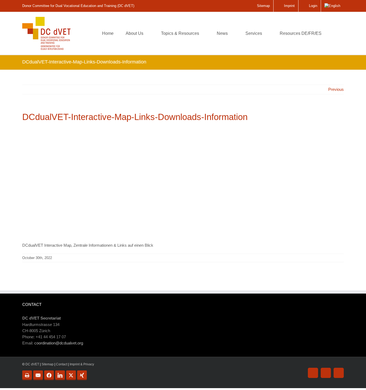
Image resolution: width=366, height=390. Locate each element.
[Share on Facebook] (49, 375)
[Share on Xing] (82, 375)
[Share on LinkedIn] (60, 375)
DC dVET (32, 364)
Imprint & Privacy (82, 364)
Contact (61, 364)
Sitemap (48, 364)
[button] (335, 33)
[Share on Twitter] (71, 375)
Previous (336, 89)
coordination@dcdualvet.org (58, 343)
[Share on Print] (27, 375)
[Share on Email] (38, 375)
